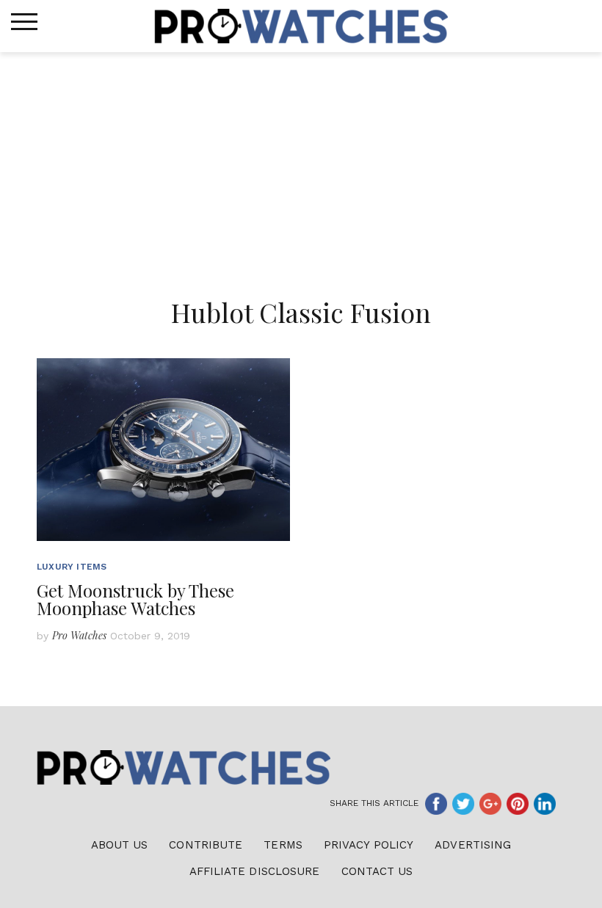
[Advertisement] (301, 162)
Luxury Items (71, 567)
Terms (283, 844)
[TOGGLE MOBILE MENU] (24, 22)
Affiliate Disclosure (254, 871)
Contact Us (377, 871)
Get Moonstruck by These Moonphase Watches (135, 599)
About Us (119, 844)
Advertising (473, 844)
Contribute (205, 844)
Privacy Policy (368, 844)
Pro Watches (79, 635)
